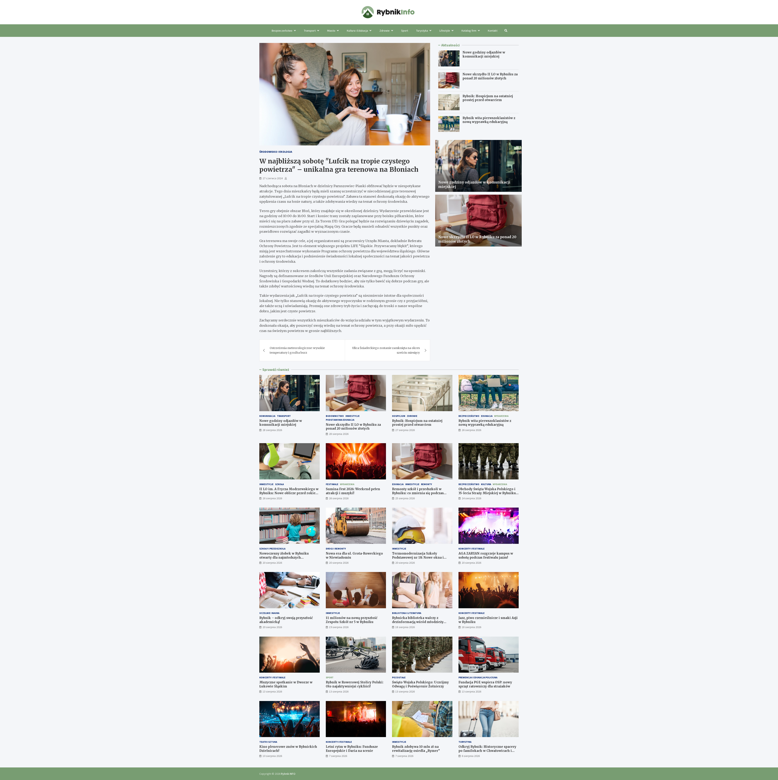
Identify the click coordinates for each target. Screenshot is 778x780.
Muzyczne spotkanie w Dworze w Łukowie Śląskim (285, 684)
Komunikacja (267, 415)
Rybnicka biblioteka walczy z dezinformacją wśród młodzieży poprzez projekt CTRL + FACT (418, 622)
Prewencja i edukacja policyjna (477, 677)
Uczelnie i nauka (269, 613)
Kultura (486, 484)
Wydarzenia (501, 415)
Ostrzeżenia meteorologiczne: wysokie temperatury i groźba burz (297, 350)
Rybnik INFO (288, 774)
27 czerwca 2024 (273, 178)
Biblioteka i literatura (406, 613)
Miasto (331, 30)
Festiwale (332, 484)
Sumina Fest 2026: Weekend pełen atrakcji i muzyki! (353, 491)
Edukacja (487, 415)
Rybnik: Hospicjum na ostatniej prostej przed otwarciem (488, 98)
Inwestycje (352, 415)
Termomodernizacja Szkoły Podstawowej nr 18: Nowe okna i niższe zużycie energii (418, 557)
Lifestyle (444, 30)
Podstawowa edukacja (340, 419)
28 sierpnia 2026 (272, 430)
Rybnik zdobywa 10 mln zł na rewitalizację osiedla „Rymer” (416, 749)
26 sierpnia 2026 (471, 430)
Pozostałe (399, 677)
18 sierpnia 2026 (405, 627)
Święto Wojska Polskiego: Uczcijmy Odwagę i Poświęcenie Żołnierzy (420, 684)
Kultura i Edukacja (357, 30)
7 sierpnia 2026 (338, 756)
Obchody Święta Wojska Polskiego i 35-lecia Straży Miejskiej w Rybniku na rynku (487, 493)
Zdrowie (384, 30)
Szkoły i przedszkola (272, 548)
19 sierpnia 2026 (338, 627)
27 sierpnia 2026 (405, 430)
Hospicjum (398, 415)
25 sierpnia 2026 (405, 498)
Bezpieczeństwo (282, 30)
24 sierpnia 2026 (471, 498)
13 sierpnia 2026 (272, 691)
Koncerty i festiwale (471, 548)
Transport (310, 30)
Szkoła (279, 484)
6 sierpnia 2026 (471, 756)
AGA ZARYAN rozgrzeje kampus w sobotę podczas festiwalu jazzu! (485, 555)
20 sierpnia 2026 (272, 562)
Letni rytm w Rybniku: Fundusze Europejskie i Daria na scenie (352, 749)
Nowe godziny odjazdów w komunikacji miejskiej (484, 54)
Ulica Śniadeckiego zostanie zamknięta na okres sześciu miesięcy (386, 350)
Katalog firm (469, 30)
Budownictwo (335, 415)
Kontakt (492, 30)
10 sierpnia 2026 (272, 756)
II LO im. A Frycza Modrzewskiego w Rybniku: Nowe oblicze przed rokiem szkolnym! (289, 493)
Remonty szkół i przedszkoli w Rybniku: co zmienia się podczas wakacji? (418, 493)
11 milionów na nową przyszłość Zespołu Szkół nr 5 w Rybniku (351, 620)
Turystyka (422, 30)
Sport (404, 30)
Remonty (426, 484)
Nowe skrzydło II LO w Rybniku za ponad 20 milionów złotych (490, 76)
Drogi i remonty (336, 548)
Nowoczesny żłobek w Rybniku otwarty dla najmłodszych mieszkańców (284, 557)
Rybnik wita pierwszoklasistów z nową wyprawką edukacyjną (489, 120)
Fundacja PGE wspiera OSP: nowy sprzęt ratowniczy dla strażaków (485, 684)
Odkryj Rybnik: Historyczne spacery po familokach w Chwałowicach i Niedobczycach (487, 751)
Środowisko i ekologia (275, 152)
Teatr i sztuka (268, 741)
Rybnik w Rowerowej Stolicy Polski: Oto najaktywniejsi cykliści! (354, 684)
